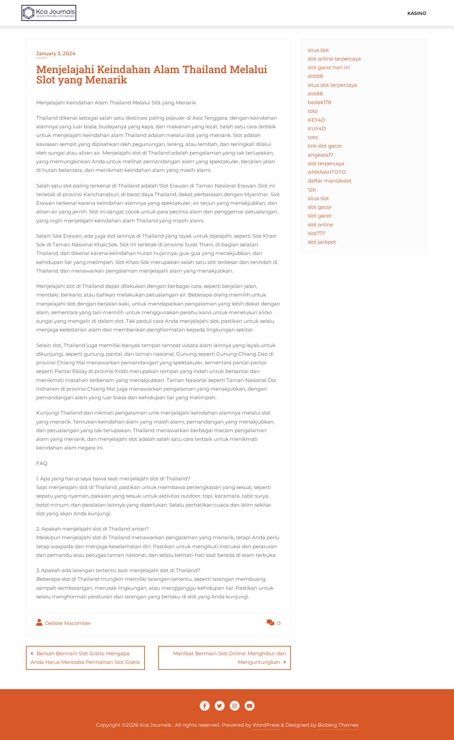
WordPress (266, 725)
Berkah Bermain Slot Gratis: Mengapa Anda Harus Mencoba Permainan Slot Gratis (85, 657)
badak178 (319, 102)
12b (312, 189)
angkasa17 (320, 155)
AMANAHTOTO (327, 172)
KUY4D (317, 128)
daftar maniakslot (330, 181)
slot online (320, 224)
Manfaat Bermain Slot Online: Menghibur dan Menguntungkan (229, 657)
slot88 (315, 76)
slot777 (316, 233)
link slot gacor (325, 146)
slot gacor (320, 207)
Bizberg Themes (338, 725)
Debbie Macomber (67, 623)
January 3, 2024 (55, 53)
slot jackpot (322, 242)
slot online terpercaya (334, 59)
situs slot (318, 50)
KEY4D (316, 120)
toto (313, 111)
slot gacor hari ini (329, 67)
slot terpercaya (326, 163)
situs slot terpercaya (332, 85)
